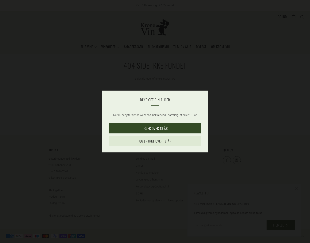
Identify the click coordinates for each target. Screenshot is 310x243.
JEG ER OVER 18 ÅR (155, 128)
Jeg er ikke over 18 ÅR (155, 141)
